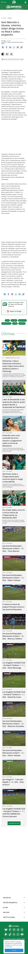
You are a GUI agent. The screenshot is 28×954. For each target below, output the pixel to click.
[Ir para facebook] (10, 929)
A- (11, 54)
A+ (7, 54)
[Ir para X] (14, 934)
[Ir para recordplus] (6, 934)
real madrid (14, 320)
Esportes (7, 898)
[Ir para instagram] (14, 929)
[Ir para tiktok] (10, 934)
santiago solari (22, 320)
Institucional (9, 917)
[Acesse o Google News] (18, 47)
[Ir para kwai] (18, 929)
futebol (7, 320)
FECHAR (14, 950)
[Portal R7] (14, 2)
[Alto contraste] (2, 54)
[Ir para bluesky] (6, 929)
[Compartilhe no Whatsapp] (14, 47)
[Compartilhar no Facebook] (7, 47)
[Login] (25, 2)
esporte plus (22, 323)
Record (6, 912)
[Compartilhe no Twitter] (3, 47)
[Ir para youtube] (22, 934)
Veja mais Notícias (14, 823)
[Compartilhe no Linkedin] (10, 47)
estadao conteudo (6, 323)
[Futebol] (14, 7)
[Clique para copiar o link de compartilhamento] (21, 47)
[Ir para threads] (22, 929)
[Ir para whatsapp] (18, 934)
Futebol (10, 18)
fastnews (15, 323)
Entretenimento (10, 903)
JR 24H (5, 907)
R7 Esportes (3, 18)
